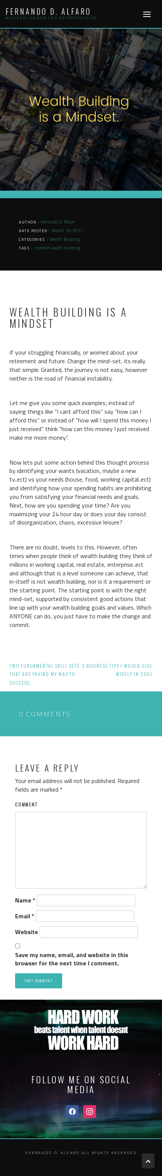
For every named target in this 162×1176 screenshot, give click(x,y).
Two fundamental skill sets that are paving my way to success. (44, 674)
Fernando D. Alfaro (48, 11)
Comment (26, 804)
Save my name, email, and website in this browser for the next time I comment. (71, 959)
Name (25, 900)
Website (26, 932)
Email (24, 916)
